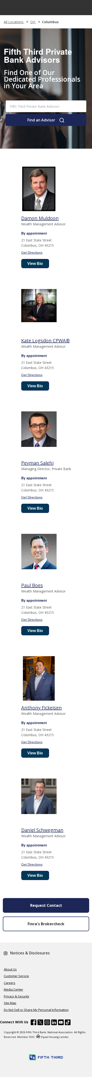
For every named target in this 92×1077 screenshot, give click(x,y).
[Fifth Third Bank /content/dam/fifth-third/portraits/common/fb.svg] (33, 1023)
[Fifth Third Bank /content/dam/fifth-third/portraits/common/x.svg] (40, 1023)
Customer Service (16, 976)
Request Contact (46, 905)
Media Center (13, 989)
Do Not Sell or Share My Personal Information (36, 1010)
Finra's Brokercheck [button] (46, 923)
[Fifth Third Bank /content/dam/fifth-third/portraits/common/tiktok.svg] (68, 1023)
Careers (9, 983)
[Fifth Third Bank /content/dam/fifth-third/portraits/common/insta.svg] (47, 1023)
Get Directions (31, 252)
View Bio (35, 263)
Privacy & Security (16, 996)
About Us (10, 969)
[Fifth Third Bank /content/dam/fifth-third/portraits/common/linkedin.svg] (54, 1023)
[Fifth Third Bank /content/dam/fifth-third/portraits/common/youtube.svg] (61, 1023)
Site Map (10, 1003)
